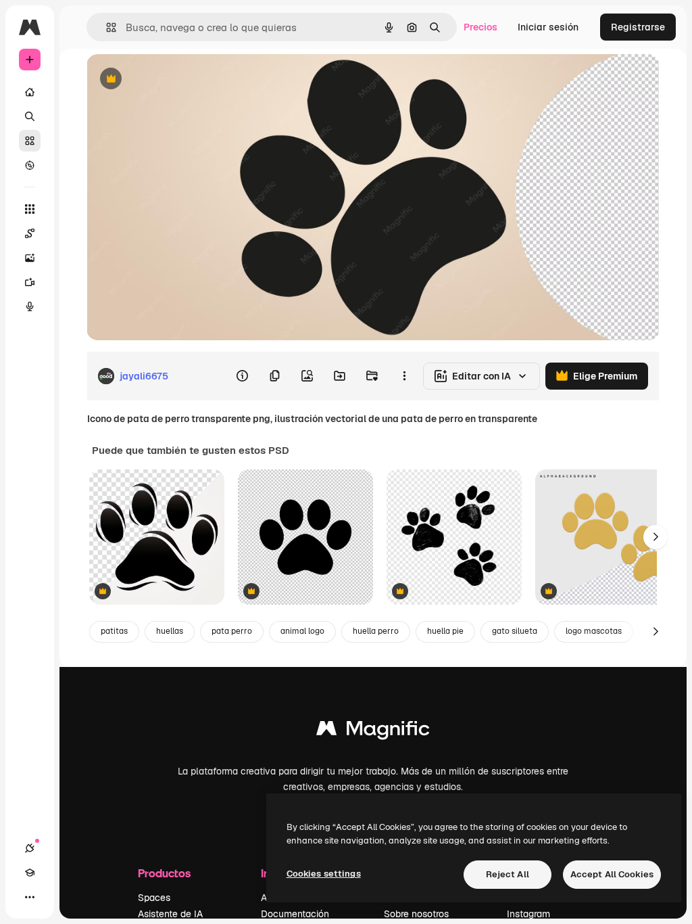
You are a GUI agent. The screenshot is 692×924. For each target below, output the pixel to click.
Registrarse (638, 27)
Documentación (295, 914)
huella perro (376, 631)
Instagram (528, 914)
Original (173, 79)
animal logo (302, 631)
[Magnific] (373, 731)
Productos (164, 873)
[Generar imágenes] (30, 258)
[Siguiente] (655, 537)
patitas (114, 631)
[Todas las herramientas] (30, 209)
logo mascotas (594, 631)
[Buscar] (30, 116)
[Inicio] (30, 92)
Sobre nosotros (416, 914)
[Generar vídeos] (30, 282)
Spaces (154, 898)
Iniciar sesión (548, 27)
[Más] (30, 897)
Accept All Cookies (611, 874)
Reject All (507, 874)
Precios (480, 27)
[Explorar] (30, 165)
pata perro (232, 631)
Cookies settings (324, 873)
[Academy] (30, 872)
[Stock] (30, 141)
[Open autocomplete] (105, 27)
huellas (169, 631)
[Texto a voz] (30, 306)
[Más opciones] (404, 376)
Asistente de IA (170, 914)
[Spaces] (30, 233)
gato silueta (514, 631)
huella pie (445, 631)
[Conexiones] (30, 848)
